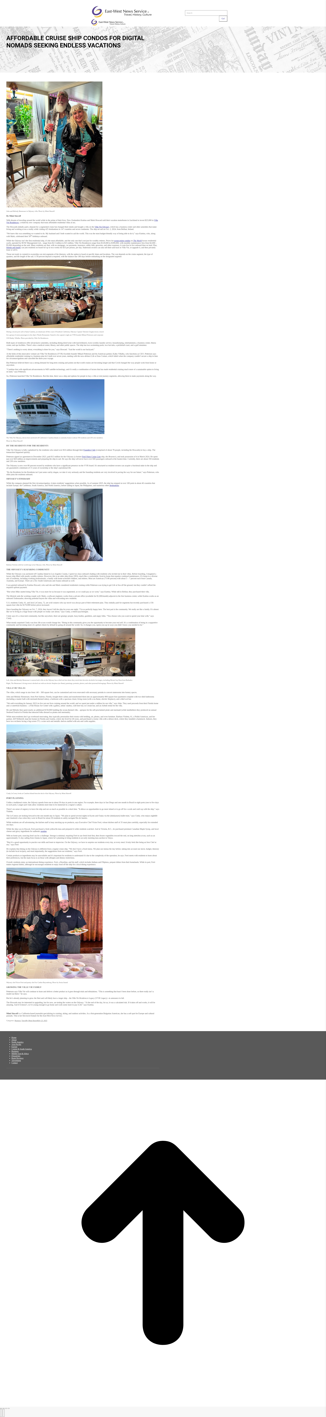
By (32, 1021)
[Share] (4, 1408)
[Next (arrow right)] (4, 1413)
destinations (114, 485)
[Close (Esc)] (1, 1408)
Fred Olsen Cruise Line (91, 457)
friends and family (13, 247)
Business (18, 1021)
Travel (24, 1021)
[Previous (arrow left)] (1, 1413)
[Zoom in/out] (9, 1408)
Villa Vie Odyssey (102, 227)
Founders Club (89, 450)
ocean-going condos (122, 241)
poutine (44, 831)
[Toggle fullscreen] (6, 1408)
